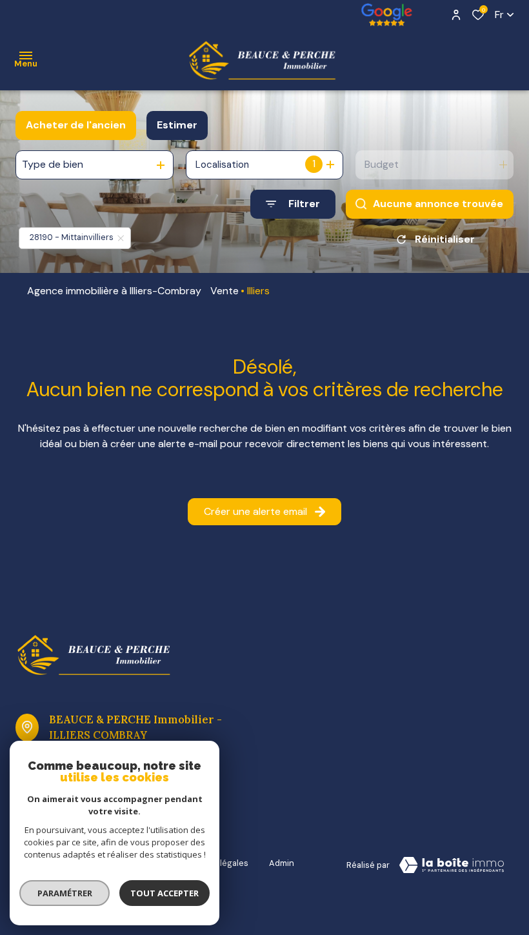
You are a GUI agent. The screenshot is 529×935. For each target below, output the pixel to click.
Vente (224, 290)
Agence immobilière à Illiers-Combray (114, 290)
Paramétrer (64, 893)
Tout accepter (164, 893)
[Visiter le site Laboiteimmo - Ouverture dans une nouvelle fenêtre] (452, 865)
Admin (281, 863)
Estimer (177, 125)
